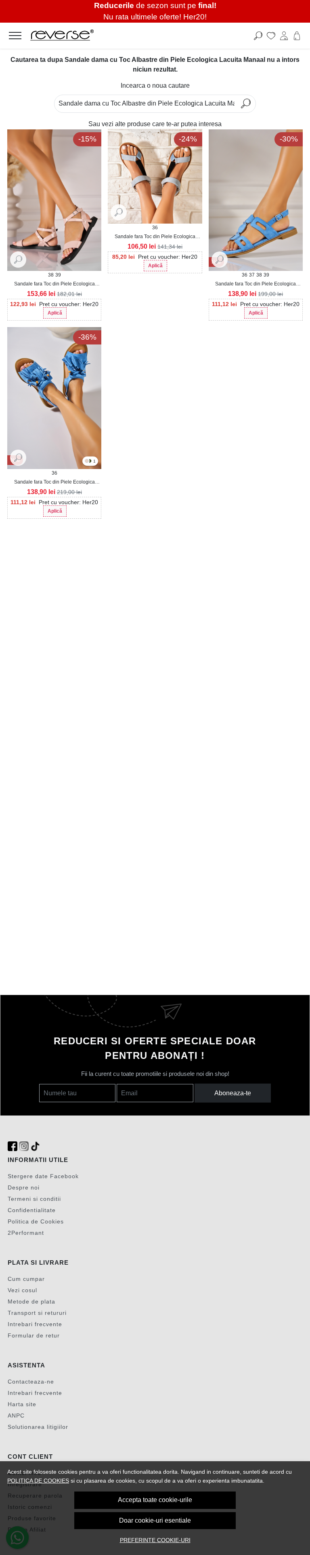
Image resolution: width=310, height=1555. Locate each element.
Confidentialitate (32, 1210)
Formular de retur (34, 1335)
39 (58, 275)
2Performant (26, 1233)
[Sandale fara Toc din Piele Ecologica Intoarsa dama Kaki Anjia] (90, 461)
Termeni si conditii (34, 1199)
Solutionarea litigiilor (38, 1427)
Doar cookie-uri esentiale (155, 1520)
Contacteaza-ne (31, 1381)
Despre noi (24, 1187)
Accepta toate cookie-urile (155, 1499)
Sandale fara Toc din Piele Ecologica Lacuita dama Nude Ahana (54, 284)
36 (155, 227)
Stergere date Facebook (43, 1176)
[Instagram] (24, 1146)
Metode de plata (31, 1301)
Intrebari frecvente (35, 1324)
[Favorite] (271, 35)
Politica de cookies (38, 1480)
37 (252, 275)
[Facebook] (12, 1146)
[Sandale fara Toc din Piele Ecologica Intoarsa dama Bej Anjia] (87, 461)
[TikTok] (35, 1146)
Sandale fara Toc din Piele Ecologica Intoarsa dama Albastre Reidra (255, 284)
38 (51, 275)
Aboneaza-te (232, 1093)
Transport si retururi (37, 1313)
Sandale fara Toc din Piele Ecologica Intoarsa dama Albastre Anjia (54, 482)
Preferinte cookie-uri (155, 1540)
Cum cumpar (26, 1279)
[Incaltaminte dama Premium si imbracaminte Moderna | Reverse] (124, 36)
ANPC (16, 1415)
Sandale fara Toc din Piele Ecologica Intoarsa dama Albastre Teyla (155, 237)
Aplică (55, 313)
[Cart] (297, 35)
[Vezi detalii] (18, 259)
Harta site (22, 1404)
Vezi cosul (22, 1290)
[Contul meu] (284, 35)
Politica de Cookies (36, 1221)
